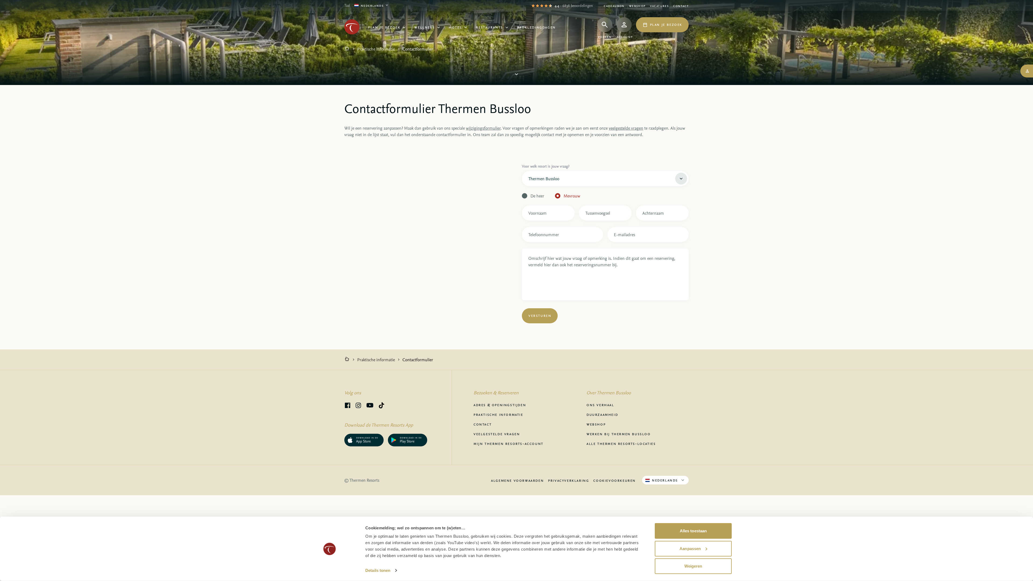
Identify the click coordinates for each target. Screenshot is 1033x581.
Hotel (455, 27)
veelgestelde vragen (626, 128)
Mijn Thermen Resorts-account (508, 443)
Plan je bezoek (384, 27)
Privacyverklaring (568, 480)
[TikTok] (381, 406)
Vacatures (659, 5)
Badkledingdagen (536, 27)
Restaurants (489, 27)
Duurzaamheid (602, 414)
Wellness (424, 27)
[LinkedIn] (358, 406)
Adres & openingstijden (499, 405)
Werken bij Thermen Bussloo (618, 434)
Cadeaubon (614, 5)
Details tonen (377, 570)
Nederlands (372, 5)
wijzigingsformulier (483, 128)
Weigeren (693, 566)
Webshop (637, 5)
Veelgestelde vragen (496, 434)
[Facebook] (347, 406)
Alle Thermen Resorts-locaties (621, 443)
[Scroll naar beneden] (516, 74)
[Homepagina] (347, 49)
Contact (681, 5)
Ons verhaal (600, 405)
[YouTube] (370, 406)
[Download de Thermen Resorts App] (364, 440)
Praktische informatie (376, 49)
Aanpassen (690, 548)
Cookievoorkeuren (614, 480)
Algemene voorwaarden (517, 480)
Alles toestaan (693, 531)
